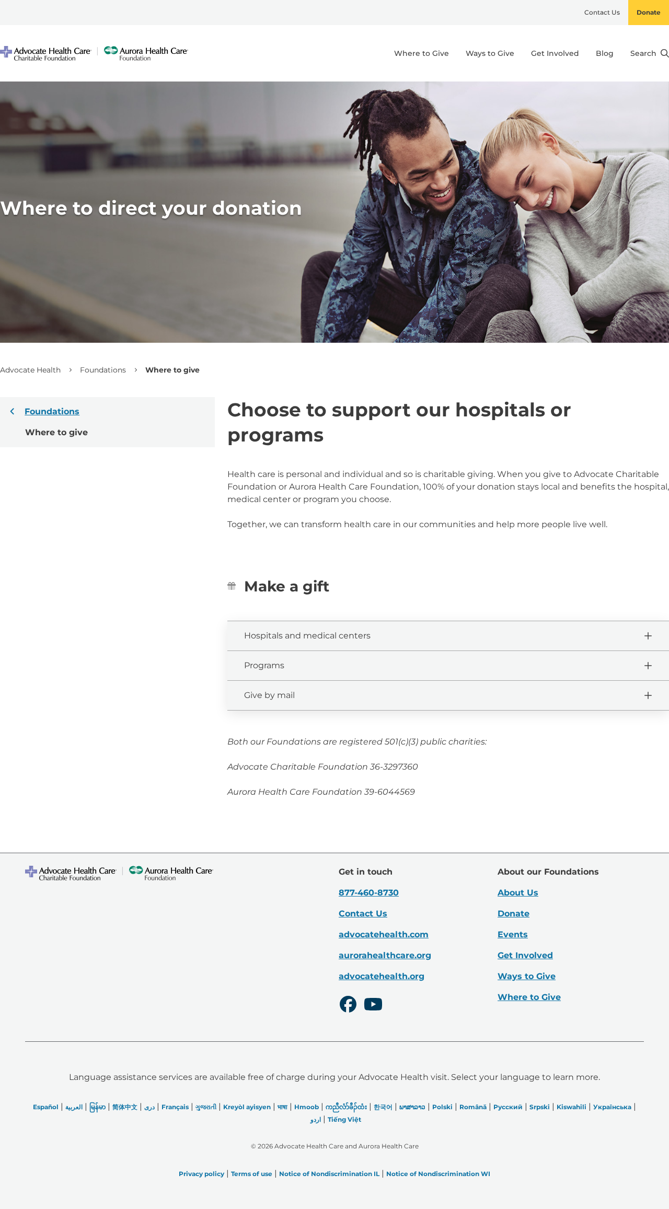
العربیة (74, 1107)
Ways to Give (490, 53)
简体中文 (124, 1107)
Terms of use (251, 1174)
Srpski (539, 1107)
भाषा (282, 1107)
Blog (605, 53)
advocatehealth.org (381, 976)
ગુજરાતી (205, 1107)
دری (149, 1107)
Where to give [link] (172, 370)
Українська (612, 1107)
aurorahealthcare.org (385, 955)
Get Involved (555, 53)
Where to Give (421, 53)
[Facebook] (348, 1005)
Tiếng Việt (344, 1119)
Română (473, 1107)
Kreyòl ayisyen (247, 1107)
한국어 (383, 1107)
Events (513, 934)
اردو (315, 1119)
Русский (508, 1107)
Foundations (103, 370)
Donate (649, 12)
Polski (442, 1107)
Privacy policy (201, 1174)
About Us (518, 893)
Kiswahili (571, 1107)
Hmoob (306, 1107)
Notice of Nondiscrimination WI (438, 1174)
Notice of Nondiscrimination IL (329, 1174)
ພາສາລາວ (412, 1107)
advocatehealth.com (384, 934)
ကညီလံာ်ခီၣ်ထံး (346, 1107)
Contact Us (602, 12)
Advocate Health (30, 370)
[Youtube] (373, 1005)
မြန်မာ (97, 1107)
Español (46, 1107)
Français (175, 1107)
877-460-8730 (369, 893)
